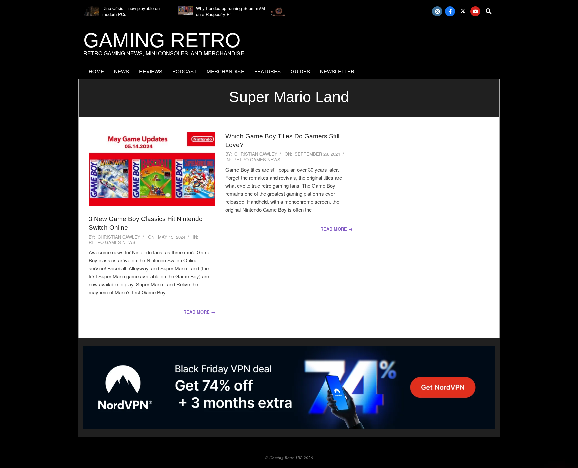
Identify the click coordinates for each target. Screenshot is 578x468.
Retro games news (112, 242)
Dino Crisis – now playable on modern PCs (131, 11)
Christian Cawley (119, 236)
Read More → (199, 312)
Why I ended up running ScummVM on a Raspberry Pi (230, 11)
